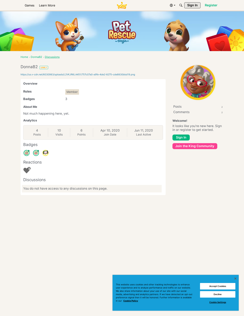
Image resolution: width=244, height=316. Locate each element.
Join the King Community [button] (194, 146)
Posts (37, 134)
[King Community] (122, 5)
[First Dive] (36, 153)
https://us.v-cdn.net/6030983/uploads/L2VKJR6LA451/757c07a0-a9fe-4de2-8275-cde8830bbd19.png (78, 74)
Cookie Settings (217, 302)
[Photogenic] (45, 153)
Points (81, 134)
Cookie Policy (130, 300)
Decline (218, 294)
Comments (198, 112)
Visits (59, 134)
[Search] (181, 5)
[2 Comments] (26, 153)
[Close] (235, 279)
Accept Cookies (217, 286)
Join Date (110, 134)
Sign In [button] (181, 137)
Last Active (143, 134)
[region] (176, 293)
